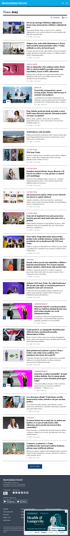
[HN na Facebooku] (16, 493)
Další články (35, 466)
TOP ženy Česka (33, 152)
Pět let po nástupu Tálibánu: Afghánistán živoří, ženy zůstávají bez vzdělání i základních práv (46, 25)
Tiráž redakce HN (8, 512)
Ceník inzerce (6, 520)
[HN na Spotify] (25, 493)
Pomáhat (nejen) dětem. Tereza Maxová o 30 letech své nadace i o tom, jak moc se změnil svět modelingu (45, 174)
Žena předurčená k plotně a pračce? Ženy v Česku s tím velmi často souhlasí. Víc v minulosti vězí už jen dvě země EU (45, 353)
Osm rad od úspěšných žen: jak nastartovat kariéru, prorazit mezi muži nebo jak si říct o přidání (46, 218)
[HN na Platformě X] (14, 493)
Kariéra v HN (6, 517)
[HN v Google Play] (9, 501)
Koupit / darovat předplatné (53, 509)
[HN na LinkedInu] (22, 493)
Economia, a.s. (15, 482)
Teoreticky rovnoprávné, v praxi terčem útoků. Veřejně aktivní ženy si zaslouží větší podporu (50, 93)
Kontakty (5, 509)
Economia (6, 514)
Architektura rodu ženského (39, 132)
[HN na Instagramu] (19, 493)
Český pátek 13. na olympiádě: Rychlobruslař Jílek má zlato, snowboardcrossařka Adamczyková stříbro (46, 332)
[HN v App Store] (21, 501)
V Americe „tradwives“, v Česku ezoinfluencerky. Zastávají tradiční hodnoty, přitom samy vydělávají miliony (45, 446)
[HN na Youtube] (27, 493)
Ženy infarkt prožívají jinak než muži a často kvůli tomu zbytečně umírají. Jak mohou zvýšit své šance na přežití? (47, 113)
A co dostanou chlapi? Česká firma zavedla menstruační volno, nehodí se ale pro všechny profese (46, 399)
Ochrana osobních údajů (28, 509)
